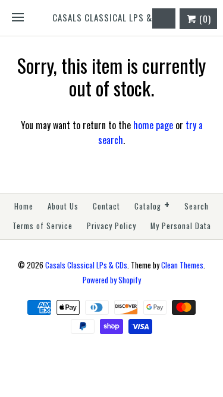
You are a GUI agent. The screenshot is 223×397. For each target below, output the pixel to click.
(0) (204, 18)
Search (196, 206)
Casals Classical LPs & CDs (86, 265)
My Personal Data (180, 226)
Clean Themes (182, 265)
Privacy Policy (111, 226)
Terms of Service (42, 226)
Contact (106, 206)
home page (153, 125)
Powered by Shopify (112, 280)
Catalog (152, 205)
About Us (63, 206)
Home (23, 206)
